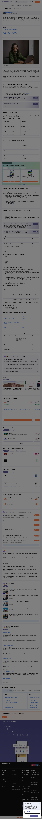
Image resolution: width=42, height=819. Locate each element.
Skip (28, 815)
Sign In (34, 815)
